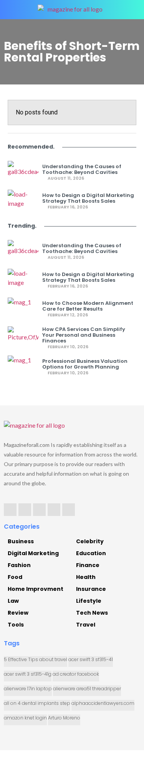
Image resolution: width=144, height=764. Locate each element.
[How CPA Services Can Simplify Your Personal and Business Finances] (23, 337)
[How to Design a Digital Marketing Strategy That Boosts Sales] (23, 201)
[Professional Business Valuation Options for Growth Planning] (23, 367)
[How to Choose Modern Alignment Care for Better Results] (23, 309)
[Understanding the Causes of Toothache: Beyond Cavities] (23, 172)
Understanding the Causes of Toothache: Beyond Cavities (81, 169)
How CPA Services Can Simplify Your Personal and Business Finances (83, 335)
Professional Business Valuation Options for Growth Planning (84, 364)
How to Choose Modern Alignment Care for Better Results (87, 306)
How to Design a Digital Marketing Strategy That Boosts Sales (88, 198)
